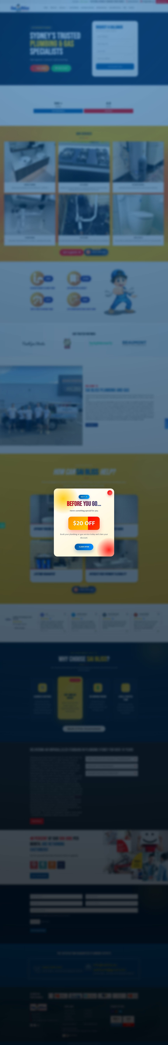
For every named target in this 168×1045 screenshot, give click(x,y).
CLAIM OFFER (84, 546)
